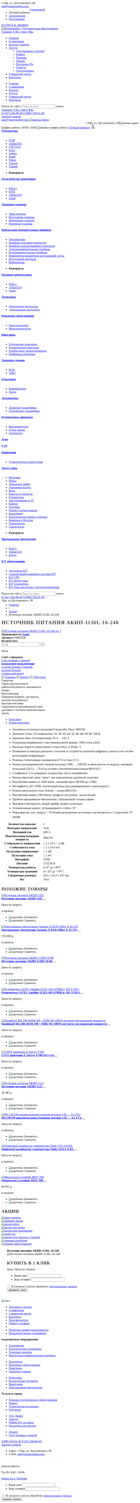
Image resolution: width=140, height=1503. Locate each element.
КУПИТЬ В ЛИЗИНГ (14, 25)
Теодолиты (15, 1361)
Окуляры (14, 507)
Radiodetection (17, 388)
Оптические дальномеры (24, 410)
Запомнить (30, 917)
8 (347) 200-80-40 (12, 113)
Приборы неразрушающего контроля (32, 245)
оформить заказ (17, 1290)
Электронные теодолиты (24, 309)
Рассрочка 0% (24, 64)
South (12, 156)
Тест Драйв (16, 1415)
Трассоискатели (18, 325)
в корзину (7, 910)
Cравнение (37, 9)
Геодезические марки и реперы (28, 516)
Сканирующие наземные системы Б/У (32, 574)
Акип (25, 634)
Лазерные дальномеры (23, 407)
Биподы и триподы (21, 493)
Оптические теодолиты (23, 306)
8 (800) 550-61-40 (33, 113)
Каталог (14, 90)
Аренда (13, 1419)
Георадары (15, 1377)
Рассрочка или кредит (22, 1425)
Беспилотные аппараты (23, 1380)
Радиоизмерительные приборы (28, 252)
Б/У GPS (14, 577)
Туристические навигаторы (26, 461)
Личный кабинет (80, 127)
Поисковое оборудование (24, 1364)
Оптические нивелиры (23, 344)
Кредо (12, 555)
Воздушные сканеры (21, 217)
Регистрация (16, 19)
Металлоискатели (20, 328)
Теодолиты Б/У (18, 570)
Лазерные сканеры (20, 1352)
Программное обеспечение (25, 1387)
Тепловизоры (17, 239)
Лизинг (20, 60)
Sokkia (13, 153)
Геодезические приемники (25, 1348)
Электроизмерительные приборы (29, 249)
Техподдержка (25, 70)
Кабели (13, 503)
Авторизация (17, 15)
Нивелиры (15, 1368)
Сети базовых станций (30, 51)
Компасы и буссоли (21, 520)
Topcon (13, 163)
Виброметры (17, 262)
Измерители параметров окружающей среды (36, 255)
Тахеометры (16, 1345)
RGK (12, 369)
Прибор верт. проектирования (27, 350)
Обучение (39, 677)
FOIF (12, 140)
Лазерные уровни (20, 1371)
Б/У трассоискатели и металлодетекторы (34, 587)
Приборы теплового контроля (27, 242)
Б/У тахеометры (18, 583)
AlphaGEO (15, 143)
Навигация (15, 1384)
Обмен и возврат (19, 1323)
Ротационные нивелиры (24, 347)
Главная (14, 38)
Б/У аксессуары (18, 580)
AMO (12, 373)
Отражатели (16, 497)
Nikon (12, 160)
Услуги (13, 47)
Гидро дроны (17, 429)
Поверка (21, 57)
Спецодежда (16, 526)
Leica (12, 150)
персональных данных (63, 1286)
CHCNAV (15, 146)
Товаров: (17, 31)
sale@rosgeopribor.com (15, 6)
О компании (16, 41)
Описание (15, 719)
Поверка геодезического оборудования (33, 1399)
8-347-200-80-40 (32, 1441)
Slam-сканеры (17, 213)
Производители (18, 1320)
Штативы (15, 477)
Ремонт (20, 54)
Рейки (12, 480)
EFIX (12, 191)
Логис (12, 392)
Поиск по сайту (11, 106)
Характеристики (19, 722)
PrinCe (13, 188)
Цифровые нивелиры (22, 354)
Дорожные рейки (19, 484)
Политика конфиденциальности (29, 1329)
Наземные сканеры (20, 223)
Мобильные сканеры (22, 220)
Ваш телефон (22, 1279)
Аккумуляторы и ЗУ (21, 500)
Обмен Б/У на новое (21, 1422)
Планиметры (17, 523)
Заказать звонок (11, 116)
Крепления (15, 513)
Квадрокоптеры (18, 426)
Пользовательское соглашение (27, 1333)
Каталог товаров (19, 44)
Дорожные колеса (20, 487)
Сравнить (29, 920)
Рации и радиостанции (23, 510)
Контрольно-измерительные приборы (32, 1355)
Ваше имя (20, 1275)
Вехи (12, 490)
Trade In (21, 67)
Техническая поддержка (24, 1406)
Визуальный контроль (22, 259)
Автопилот (16, 433)
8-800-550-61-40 (11, 1441)
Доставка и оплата (20, 1307)
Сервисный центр (20, 74)
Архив (13, 611)
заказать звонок (11, 1499)
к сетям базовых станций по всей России (18, 667)
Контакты (15, 77)
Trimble (13, 166)
